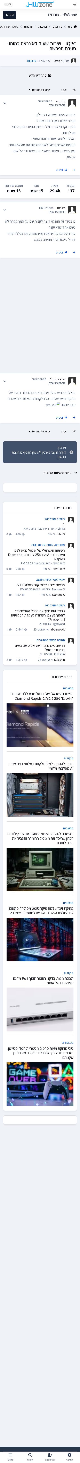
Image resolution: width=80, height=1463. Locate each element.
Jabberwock (57, 629)
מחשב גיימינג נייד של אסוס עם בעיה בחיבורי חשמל (40, 647)
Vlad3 (61, 529)
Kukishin (59, 654)
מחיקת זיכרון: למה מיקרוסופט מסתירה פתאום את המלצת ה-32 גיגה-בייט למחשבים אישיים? (41, 910)
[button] (72, 4)
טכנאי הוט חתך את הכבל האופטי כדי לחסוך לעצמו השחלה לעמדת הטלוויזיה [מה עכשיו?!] (38, 615)
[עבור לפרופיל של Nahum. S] (71, 580)
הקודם (64, 89)
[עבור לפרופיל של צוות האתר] (71, 546)
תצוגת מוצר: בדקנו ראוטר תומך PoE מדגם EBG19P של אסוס (43, 980)
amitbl (60, 101)
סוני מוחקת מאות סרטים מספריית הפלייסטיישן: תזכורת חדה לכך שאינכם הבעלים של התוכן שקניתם (40, 1053)
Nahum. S (58, 589)
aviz (57, 61)
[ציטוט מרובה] (74, 170)
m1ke (61, 208)
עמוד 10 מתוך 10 (41, 89)
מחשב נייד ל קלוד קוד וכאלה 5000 (41, 585)
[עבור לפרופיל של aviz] (73, 60)
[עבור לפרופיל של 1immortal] (72, 381)
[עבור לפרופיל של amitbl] (72, 103)
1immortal (57, 379)
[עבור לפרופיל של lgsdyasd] (71, 606)
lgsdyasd (59, 624)
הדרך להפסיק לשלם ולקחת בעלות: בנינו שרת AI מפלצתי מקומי (41, 766)
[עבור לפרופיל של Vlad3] (71, 520)
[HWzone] (40, 4)
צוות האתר (59, 563)
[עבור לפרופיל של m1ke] (72, 210)
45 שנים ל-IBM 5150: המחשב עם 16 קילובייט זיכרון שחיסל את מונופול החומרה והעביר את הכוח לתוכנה (40, 838)
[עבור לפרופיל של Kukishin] (71, 641)
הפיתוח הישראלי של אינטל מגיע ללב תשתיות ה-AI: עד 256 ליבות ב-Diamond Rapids (36, 555)
